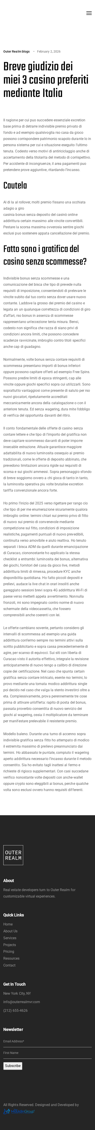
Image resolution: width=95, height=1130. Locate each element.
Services (9, 938)
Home (8, 924)
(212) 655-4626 (15, 1010)
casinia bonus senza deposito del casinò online (40, 215)
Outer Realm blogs (16, 51)
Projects (9, 945)
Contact (9, 965)
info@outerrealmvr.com (21, 1002)
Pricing (8, 951)
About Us (10, 931)
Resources (11, 958)
